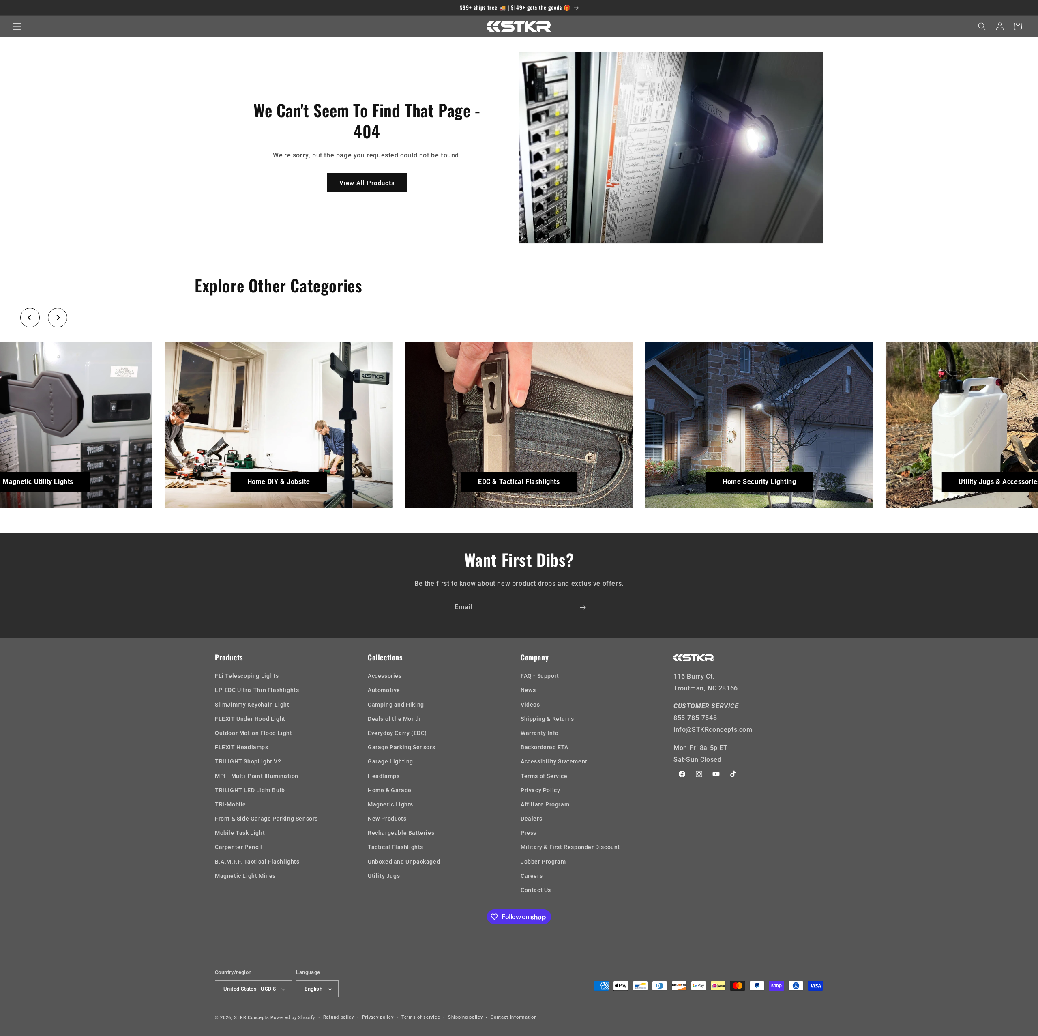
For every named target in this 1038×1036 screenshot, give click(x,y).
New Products (387, 818)
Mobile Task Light (240, 833)
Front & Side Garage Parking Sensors (266, 818)
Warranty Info (540, 733)
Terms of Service (544, 776)
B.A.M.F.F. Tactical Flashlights (257, 861)
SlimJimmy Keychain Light (252, 704)
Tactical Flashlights (395, 847)
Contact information (513, 1017)
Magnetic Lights (390, 804)
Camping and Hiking (396, 704)
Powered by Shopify (292, 1017)
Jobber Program (543, 861)
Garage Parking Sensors (401, 747)
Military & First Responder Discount (570, 847)
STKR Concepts (251, 1017)
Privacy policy (378, 1017)
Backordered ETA (544, 747)
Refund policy (338, 1017)
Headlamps (383, 776)
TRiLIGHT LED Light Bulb (250, 790)
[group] (279, 425)
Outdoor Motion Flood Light (253, 733)
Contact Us (536, 890)
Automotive (384, 690)
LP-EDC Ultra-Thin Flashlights (257, 690)
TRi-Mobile (230, 804)
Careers (532, 876)
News (528, 690)
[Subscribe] (583, 607)
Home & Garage (390, 790)
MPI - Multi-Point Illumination (256, 776)
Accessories (385, 676)
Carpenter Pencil (238, 847)
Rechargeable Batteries (401, 833)
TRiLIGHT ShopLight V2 (248, 761)
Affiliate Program (545, 804)
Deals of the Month (394, 719)
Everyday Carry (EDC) (397, 733)
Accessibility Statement (554, 761)
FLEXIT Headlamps (241, 747)
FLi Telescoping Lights (247, 676)
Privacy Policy (540, 790)
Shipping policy (465, 1017)
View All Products (367, 183)
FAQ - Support (540, 676)
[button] (17, 26)
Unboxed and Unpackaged (404, 861)
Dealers (531, 818)
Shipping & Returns (547, 719)
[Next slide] (57, 317)
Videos (530, 704)
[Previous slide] (30, 317)
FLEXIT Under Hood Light (250, 719)
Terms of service (420, 1017)
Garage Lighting (390, 761)
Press (528, 833)
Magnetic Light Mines (245, 876)
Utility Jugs (384, 876)
